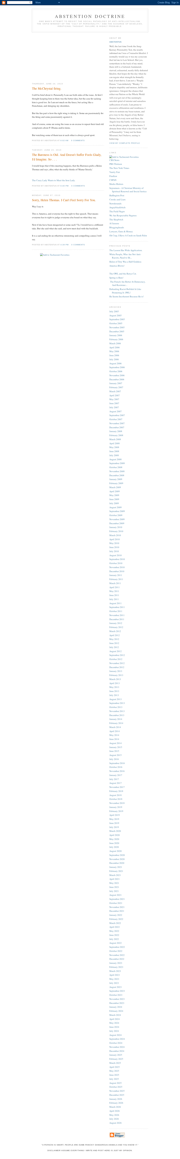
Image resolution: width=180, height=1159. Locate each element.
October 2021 (115, 903)
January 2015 (115, 747)
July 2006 (114, 359)
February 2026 (116, 1102)
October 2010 (115, 563)
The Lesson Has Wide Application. (125, 250)
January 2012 (115, 623)
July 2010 (114, 551)
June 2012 (114, 643)
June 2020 (114, 843)
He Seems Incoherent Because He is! (126, 296)
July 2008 (114, 455)
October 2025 (115, 1086)
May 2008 (114, 447)
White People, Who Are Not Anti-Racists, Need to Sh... (125, 256)
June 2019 (114, 823)
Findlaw (113, 176)
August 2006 (115, 363)
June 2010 (114, 547)
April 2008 (114, 443)
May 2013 (114, 687)
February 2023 (116, 967)
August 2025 (115, 1082)
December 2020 (116, 863)
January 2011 (115, 575)
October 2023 (115, 994)
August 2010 (115, 555)
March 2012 (115, 631)
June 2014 (114, 739)
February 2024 (116, 1010)
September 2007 (117, 415)
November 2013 (117, 711)
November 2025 (117, 1090)
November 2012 (117, 663)
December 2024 (116, 1051)
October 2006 (115, 371)
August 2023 (115, 987)
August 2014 (115, 743)
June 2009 (114, 499)
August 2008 (115, 459)
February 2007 (116, 387)
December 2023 (116, 1003)
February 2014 (116, 723)
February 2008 (116, 435)
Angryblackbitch (117, 207)
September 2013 (117, 703)
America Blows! (116, 265)
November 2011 (117, 615)
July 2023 (114, 983)
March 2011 (115, 583)
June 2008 (114, 451)
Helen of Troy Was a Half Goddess (125, 261)
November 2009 (117, 519)
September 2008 (117, 463)
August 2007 (115, 411)
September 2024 (117, 1038)
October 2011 (115, 611)
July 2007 (114, 407)
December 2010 (116, 571)
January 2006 (115, 335)
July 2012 (114, 647)
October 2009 (115, 515)
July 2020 (114, 847)
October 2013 (115, 707)
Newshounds (115, 203)
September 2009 (117, 511)
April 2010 (114, 539)
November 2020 (117, 859)
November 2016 (117, 771)
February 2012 (116, 627)
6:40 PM (64, 186)
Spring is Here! (116, 277)
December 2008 (116, 475)
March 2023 (115, 971)
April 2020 (114, 835)
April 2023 (114, 974)
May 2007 (114, 399)
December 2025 (116, 1094)
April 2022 (114, 926)
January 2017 (115, 775)
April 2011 (114, 587)
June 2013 (114, 691)
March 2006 (115, 343)
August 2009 (115, 507)
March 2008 (115, 439)
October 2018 (115, 799)
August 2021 (115, 894)
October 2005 (115, 323)
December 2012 (116, 667)
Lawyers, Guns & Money (121, 231)
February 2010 (116, 531)
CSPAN (112, 180)
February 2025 (116, 1058)
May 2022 (114, 931)
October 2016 (115, 767)
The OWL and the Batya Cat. (123, 273)
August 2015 (115, 755)
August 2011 (115, 603)
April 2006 (114, 347)
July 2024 (114, 1030)
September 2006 (117, 367)
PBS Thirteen (115, 164)
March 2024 (115, 1014)
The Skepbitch (116, 219)
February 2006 (116, 339)
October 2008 (115, 467)
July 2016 (114, 759)
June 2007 (114, 403)
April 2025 (114, 1067)
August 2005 (115, 315)
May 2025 (114, 1070)
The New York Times (119, 168)
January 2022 (115, 915)
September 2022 (117, 946)
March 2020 (115, 831)
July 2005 (114, 311)
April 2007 (114, 395)
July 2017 (114, 779)
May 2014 (114, 735)
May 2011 (114, 591)
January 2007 (115, 383)
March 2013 (115, 679)
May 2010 (114, 543)
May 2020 (114, 839)
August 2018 (115, 795)
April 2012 (114, 635)
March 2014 (115, 727)
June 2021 (114, 887)
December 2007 (116, 427)
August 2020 (115, 851)
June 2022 (114, 935)
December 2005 (116, 331)
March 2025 (115, 1062)
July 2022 (114, 939)
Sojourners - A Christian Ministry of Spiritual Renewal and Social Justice (128, 189)
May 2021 (114, 883)
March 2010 (115, 535)
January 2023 (115, 962)
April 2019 (114, 815)
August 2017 (115, 783)
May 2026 (114, 1114)
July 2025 (114, 1078)
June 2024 (114, 1026)
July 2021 (114, 891)
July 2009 (114, 503)
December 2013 (116, 715)
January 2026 (115, 1098)
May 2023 (114, 978)
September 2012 (117, 655)
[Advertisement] (68, 56)
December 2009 (116, 523)
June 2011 (114, 595)
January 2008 (115, 431)
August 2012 (115, 651)
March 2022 (115, 923)
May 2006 (114, 351)
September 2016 (117, 763)
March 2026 (115, 1106)
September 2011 (117, 607)
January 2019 (115, 807)
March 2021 (115, 875)
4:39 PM (64, 245)
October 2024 (115, 1042)
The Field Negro (117, 211)
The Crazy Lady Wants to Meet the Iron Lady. (53, 180)
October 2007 (115, 419)
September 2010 (117, 559)
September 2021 (117, 899)
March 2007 (115, 391)
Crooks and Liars (117, 199)
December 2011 (116, 619)
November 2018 (117, 803)
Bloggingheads (116, 227)
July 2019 (114, 827)
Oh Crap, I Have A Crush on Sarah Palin (128, 235)
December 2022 (116, 958)
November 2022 (117, 955)
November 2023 (117, 999)
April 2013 (114, 683)
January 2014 (115, 719)
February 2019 (116, 811)
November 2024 (117, 1046)
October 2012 (115, 659)
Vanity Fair (114, 172)
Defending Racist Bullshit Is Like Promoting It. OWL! (125, 290)
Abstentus (115, 42)
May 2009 (114, 495)
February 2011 (116, 579)
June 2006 (114, 355)
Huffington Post (116, 195)
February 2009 (116, 483)
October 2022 (115, 951)
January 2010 (115, 527)
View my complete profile (124, 143)
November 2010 (117, 567)
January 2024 (115, 1006)
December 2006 (116, 379)
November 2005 (117, 327)
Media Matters (116, 184)
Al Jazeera (114, 223)
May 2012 (114, 639)
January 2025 (115, 1054)
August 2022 (115, 942)
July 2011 (114, 599)
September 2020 (117, 855)
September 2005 (117, 319)
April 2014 (114, 731)
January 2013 (115, 671)
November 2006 (117, 375)
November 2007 (117, 423)
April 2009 (114, 491)
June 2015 (114, 751)
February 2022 (116, 919)
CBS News (114, 160)
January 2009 (115, 479)
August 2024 (115, 1035)
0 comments (78, 140)
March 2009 (115, 487)
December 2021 (116, 910)
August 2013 (115, 699)
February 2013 (116, 675)
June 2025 (114, 1074)
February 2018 (116, 791)
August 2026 (115, 1122)
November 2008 (117, 471)
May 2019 (114, 819)
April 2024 (114, 1019)
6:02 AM (64, 140)
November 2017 (117, 787)
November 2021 (117, 907)
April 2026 (114, 1110)
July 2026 (114, 1118)
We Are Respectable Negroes (123, 215)
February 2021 (116, 871)
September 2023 (117, 990)
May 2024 (114, 1022)
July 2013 (114, 695)
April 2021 (114, 878)
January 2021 (115, 867)
